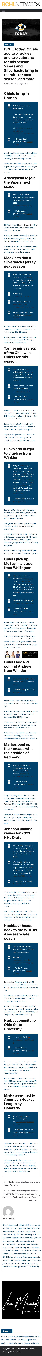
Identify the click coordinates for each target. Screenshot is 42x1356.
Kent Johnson (31, 892)
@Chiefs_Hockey (24, 581)
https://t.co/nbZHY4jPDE (22, 296)
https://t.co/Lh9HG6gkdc (22, 960)
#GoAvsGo (20, 1122)
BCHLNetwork (20, 1349)
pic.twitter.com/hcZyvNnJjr (22, 206)
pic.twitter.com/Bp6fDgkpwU (23, 963)
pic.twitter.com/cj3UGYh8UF (23, 776)
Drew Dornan (25, 156)
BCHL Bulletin (9, 44)
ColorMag (5, 1351)
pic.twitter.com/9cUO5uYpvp (23, 307)
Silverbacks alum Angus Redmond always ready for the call (22, 1183)
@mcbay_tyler (28, 579)
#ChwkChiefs (18, 131)
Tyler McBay (18, 625)
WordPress (16, 1351)
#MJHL (22, 465)
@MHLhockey (23, 485)
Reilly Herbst (28, 1062)
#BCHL (27, 304)
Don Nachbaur (9, 982)
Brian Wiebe (10, 84)
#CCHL (31, 479)
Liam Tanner (22, 410)
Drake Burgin (22, 526)
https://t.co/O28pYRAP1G (22, 876)
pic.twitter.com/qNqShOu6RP (23, 134)
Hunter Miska (17, 1144)
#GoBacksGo (18, 304)
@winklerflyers (18, 679)
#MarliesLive (24, 774)
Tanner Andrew (19, 703)
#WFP (21, 493)
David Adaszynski (24, 225)
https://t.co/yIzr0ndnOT (21, 391)
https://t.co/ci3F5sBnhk (24, 128)
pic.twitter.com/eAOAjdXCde (23, 603)
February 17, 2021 (19, 501)
